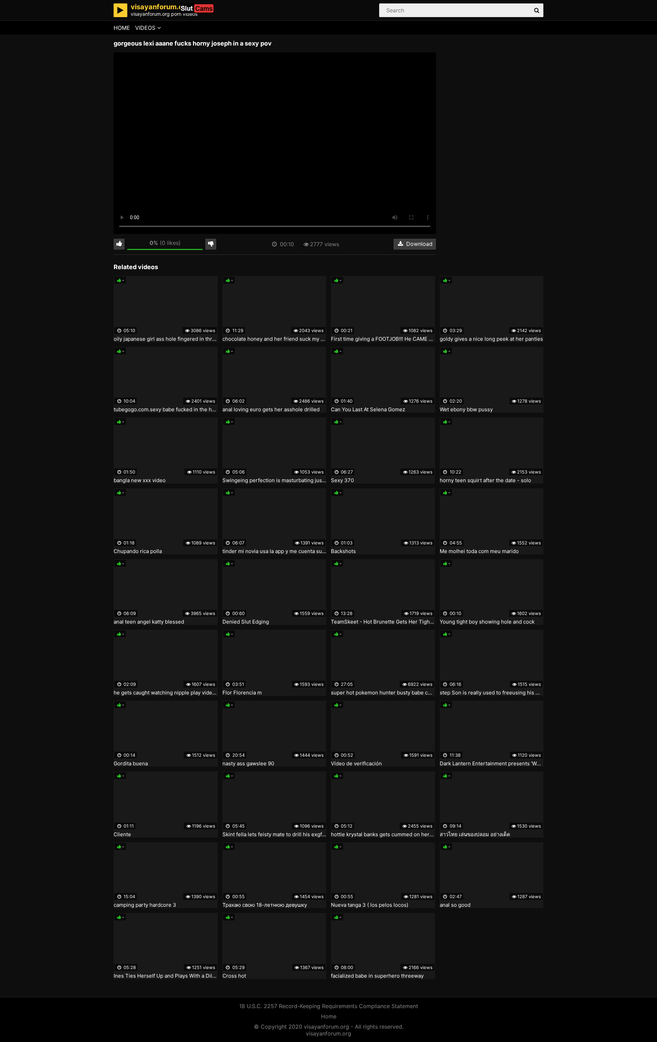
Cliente (122, 834)
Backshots (343, 551)
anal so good (455, 905)
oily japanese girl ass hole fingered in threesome (166, 339)
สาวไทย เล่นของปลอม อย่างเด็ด (475, 834)
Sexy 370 (342, 480)
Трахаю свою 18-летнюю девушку (264, 905)
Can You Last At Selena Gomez (368, 409)
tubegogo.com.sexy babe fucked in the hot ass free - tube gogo (166, 409)
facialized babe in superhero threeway (377, 976)
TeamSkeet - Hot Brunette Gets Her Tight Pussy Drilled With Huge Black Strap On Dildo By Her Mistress (383, 622)
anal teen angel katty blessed (149, 622)
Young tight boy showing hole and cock (487, 622)
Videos (145, 27)
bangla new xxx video (140, 480)
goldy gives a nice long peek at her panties (491, 339)
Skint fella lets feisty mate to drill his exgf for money (274, 834)
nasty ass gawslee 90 (248, 764)
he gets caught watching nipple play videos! (166, 693)
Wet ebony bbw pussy (466, 409)
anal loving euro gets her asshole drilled (271, 409)
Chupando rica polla (138, 551)
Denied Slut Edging (245, 622)
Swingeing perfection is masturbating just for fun (274, 480)
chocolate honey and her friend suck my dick (274, 339)
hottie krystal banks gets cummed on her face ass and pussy (383, 834)
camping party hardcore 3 (145, 905)
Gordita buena (131, 764)
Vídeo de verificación (356, 764)
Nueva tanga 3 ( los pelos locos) (369, 905)
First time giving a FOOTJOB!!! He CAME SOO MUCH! (383, 339)
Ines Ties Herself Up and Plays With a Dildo (166, 976)
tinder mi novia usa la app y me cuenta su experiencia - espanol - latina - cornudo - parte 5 (274, 551)
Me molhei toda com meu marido (479, 551)
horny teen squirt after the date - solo (485, 480)
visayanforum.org (328, 1033)
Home (122, 27)
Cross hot (234, 976)
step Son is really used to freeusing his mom (492, 693)
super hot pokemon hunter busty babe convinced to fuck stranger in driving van (383, 693)
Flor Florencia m (242, 693)
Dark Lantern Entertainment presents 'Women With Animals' (492, 764)
